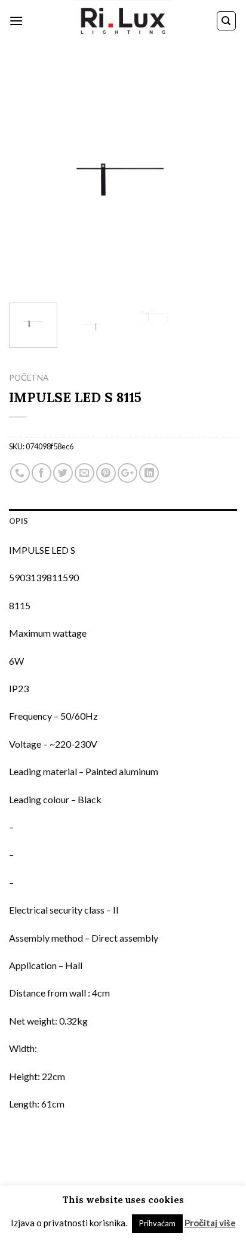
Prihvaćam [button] (157, 1223)
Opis (18, 521)
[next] (217, 179)
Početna (28, 378)
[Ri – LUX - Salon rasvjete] (123, 21)
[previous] (28, 179)
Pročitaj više (210, 1222)
